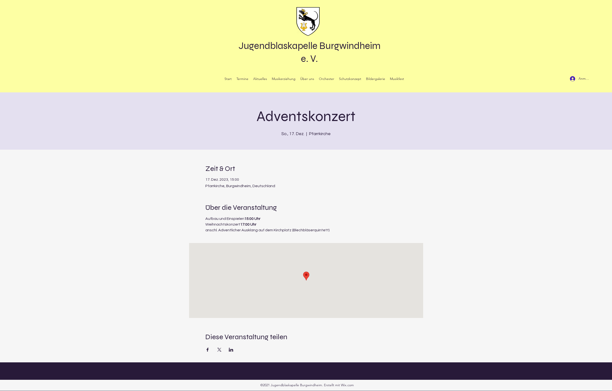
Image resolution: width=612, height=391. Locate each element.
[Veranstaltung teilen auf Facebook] (207, 350)
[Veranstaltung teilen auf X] (219, 350)
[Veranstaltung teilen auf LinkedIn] (231, 350)
